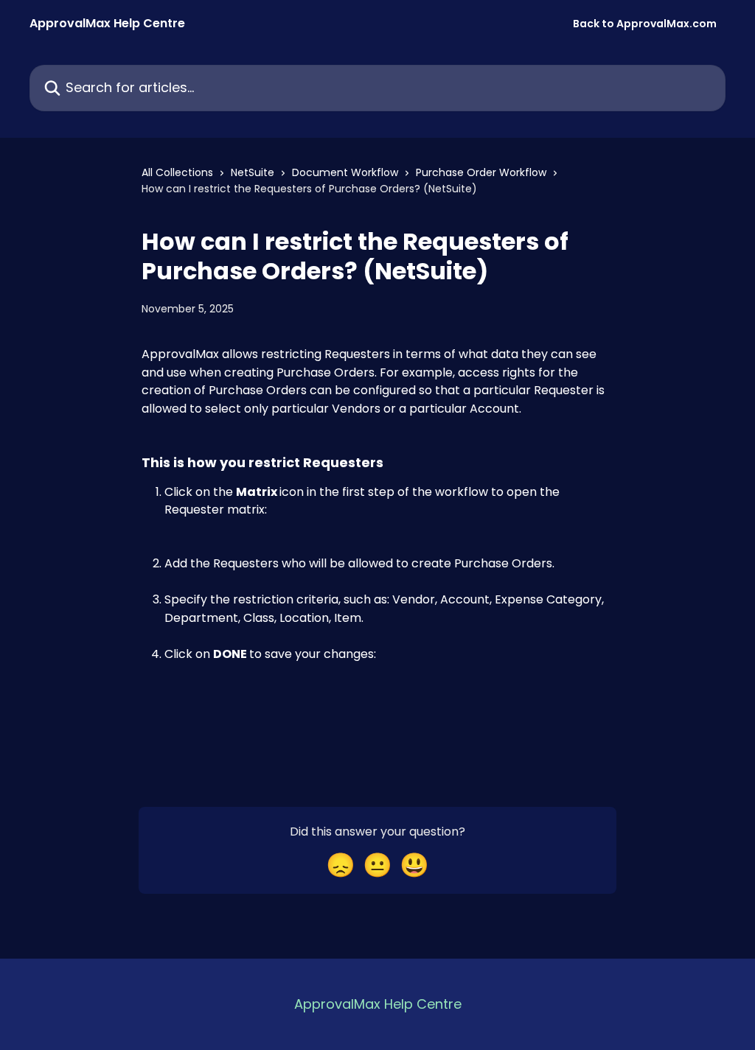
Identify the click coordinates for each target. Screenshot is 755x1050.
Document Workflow (345, 172)
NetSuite (252, 172)
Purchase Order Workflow (481, 172)
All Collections (177, 172)
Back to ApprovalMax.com (645, 23)
